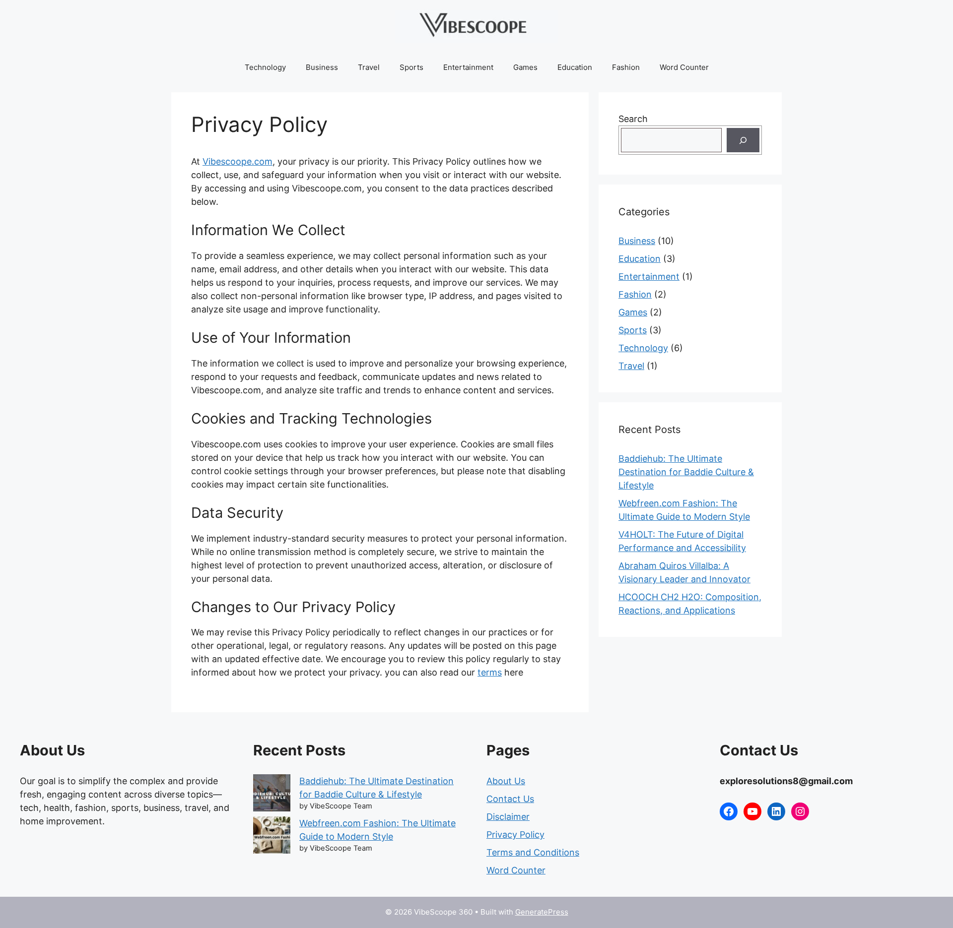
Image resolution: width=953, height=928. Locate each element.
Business (322, 67)
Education (574, 67)
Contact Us (510, 799)
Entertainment (468, 67)
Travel (369, 67)
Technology (265, 67)
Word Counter (684, 67)
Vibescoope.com (237, 161)
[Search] (743, 140)
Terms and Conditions (532, 852)
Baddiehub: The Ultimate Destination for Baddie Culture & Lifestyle (686, 472)
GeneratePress (541, 912)
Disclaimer (508, 816)
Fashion (626, 67)
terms (489, 672)
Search (633, 119)
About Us (505, 781)
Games (525, 67)
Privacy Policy (515, 834)
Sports (411, 67)
